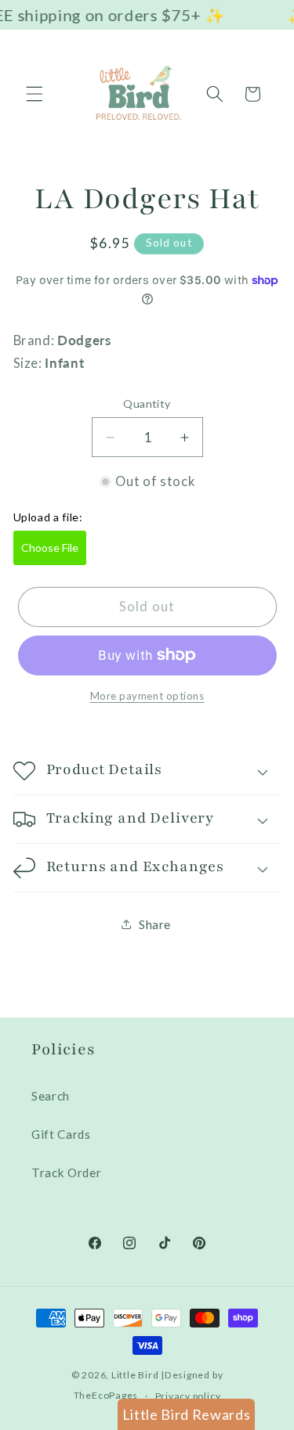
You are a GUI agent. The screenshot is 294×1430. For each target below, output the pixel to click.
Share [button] (155, 924)
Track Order (66, 1172)
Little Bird (134, 1375)
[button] (34, 94)
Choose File (49, 547)
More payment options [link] (147, 696)
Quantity (147, 403)
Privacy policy (188, 1396)
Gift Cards (61, 1134)
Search (50, 1096)
